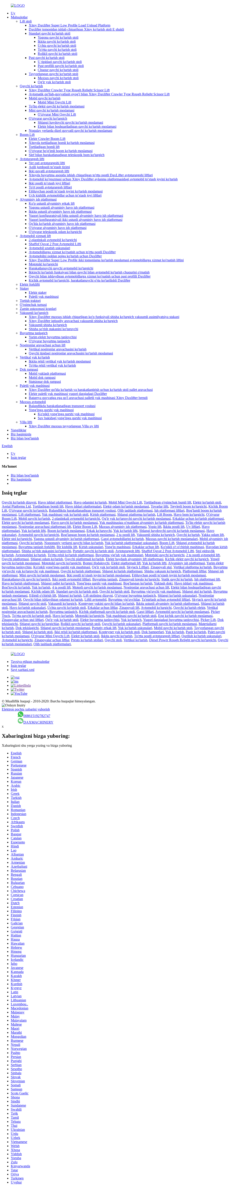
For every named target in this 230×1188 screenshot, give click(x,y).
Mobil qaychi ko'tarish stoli (173, 628)
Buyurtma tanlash (104, 579)
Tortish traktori (30, 301)
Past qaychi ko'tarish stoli (46, 58)
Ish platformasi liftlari (169, 510)
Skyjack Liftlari (138, 567)
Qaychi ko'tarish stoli (114, 591)
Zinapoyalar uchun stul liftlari (23, 620)
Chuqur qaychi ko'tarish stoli (58, 70)
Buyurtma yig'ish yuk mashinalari (119, 555)
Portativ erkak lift (104, 628)
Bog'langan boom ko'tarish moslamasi (88, 535)
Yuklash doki (163, 583)
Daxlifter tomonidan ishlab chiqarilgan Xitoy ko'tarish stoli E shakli (76, 29)
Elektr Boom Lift (85, 527)
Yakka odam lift (212, 535)
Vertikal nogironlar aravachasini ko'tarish (57, 349)
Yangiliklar (18, 430)
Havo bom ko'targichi (189, 514)
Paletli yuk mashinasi (44, 296)
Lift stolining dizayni (98, 595)
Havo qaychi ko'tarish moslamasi (74, 523)
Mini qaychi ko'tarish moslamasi (51, 110)
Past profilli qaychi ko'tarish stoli (61, 66)
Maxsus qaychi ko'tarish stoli (58, 78)
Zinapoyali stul (161, 567)
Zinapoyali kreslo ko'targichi (139, 579)
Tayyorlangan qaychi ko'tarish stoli (53, 74)
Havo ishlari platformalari (83, 506)
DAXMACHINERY (38, 722)
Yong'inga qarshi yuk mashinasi (51, 410)
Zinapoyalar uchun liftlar (51, 640)
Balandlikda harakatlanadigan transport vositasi (62, 406)
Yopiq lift (154, 527)
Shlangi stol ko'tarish (197, 591)
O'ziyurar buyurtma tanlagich (49, 341)
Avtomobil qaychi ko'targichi (38, 535)
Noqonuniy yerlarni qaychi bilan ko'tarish (73, 543)
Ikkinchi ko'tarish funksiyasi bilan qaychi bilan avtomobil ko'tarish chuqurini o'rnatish (89, 272)
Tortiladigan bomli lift (44, 147)
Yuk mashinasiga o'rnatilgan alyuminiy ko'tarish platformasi (141, 523)
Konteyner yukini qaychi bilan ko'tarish (106, 603)
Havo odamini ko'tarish (90, 502)
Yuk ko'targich (131, 620)
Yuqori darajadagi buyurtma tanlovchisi (171, 620)
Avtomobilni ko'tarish (30, 555)
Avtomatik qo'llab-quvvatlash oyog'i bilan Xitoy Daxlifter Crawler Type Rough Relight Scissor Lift (99, 94)
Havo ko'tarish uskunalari (27, 608)
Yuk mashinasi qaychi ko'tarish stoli (131, 616)
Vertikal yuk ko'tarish (35, 357)
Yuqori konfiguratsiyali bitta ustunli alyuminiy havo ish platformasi (76, 215)
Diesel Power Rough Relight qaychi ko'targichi (182, 640)
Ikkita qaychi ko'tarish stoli (57, 41)
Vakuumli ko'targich (34, 313)
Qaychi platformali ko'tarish (84, 559)
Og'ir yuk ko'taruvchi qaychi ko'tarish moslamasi (136, 518)
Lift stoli (26, 21)
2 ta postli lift (125, 535)
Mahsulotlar (19, 17)
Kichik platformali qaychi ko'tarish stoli (107, 612)
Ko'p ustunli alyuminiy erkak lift (52, 203)
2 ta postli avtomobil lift (203, 555)
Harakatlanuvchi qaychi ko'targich (26, 579)
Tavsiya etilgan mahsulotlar (30, 661)
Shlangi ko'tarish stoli (37, 632)
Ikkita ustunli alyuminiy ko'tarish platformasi (167, 603)
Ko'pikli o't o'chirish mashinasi (182, 547)
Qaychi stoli (113, 640)
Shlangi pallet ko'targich (58, 583)
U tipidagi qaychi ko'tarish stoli (60, 62)
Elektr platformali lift (126, 563)
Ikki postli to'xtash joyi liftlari (49, 183)
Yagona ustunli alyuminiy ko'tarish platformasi (66, 539)
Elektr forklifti (30, 284)
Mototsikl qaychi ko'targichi (164, 555)
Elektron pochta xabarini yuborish (26, 709)
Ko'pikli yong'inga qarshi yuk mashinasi (66, 414)
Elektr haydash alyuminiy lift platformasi (134, 559)
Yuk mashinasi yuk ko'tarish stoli (65, 514)
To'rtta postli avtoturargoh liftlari (157, 636)
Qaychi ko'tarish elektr (189, 608)
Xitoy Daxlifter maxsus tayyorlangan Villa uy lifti (64, 426)
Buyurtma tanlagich (34, 333)
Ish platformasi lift (207, 579)
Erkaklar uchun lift (145, 547)
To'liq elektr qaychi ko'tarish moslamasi (56, 106)
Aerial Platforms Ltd (16, 506)
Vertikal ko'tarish (135, 640)
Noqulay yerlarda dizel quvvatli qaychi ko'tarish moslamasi (70, 130)
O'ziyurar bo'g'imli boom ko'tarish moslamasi (61, 151)
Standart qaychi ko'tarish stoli (49, 33)
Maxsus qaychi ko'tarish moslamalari (172, 539)
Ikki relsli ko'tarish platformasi (75, 632)
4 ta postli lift (61, 587)
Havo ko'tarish (63, 616)
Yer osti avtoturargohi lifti (47, 163)
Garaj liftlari (145, 612)
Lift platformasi (29, 514)
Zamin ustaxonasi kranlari (38, 309)
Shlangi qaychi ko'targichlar (39, 624)
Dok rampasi (29, 369)
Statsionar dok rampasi (45, 381)
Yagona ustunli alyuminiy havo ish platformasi (61, 207)
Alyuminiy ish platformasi (38, 199)
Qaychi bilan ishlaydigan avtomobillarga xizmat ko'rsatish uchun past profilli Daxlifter (89, 276)
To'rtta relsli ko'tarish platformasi (71, 555)
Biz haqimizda (21, 434)
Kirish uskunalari (91, 547)
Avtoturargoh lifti (32, 159)
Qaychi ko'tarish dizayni (19, 502)
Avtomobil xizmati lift (35, 236)
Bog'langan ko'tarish (137, 583)
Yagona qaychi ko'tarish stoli (58, 37)
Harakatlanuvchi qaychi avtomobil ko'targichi (61, 268)
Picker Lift (208, 620)
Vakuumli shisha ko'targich (48, 325)
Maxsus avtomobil (33, 402)
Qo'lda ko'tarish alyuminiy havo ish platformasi (62, 224)
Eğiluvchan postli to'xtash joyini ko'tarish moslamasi (66, 191)
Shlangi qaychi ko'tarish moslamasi (65, 628)
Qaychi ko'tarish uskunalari (121, 624)
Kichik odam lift (42, 591)
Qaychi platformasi (15, 559)
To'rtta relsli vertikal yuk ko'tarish (52, 365)
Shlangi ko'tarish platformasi (122, 571)
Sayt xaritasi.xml (22, 670)
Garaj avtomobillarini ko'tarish (122, 539)
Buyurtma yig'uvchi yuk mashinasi (155, 591)
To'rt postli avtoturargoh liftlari (50, 187)
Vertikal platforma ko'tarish (192, 567)
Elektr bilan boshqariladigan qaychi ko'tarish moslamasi (77, 126)
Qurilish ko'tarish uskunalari (201, 636)
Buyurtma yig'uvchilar (124, 599)
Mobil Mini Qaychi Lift (54, 102)
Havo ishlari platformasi (55, 502)
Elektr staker (37, 292)
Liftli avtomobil (95, 599)
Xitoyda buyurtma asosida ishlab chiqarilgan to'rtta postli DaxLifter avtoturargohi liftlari (91, 175)
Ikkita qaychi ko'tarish (116, 636)
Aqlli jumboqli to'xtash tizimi (49, 167)
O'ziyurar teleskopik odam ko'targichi (55, 232)
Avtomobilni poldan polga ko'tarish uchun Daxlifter (65, 256)
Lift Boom (164, 514)
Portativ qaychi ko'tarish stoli (93, 551)
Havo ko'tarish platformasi (20, 583)
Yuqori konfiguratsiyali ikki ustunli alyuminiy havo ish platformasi (75, 220)
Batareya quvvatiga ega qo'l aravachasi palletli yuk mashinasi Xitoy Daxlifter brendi (88, 398)
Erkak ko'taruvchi (99, 531)
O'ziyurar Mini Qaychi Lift (57, 114)
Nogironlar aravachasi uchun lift (42, 345)
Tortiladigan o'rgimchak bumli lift (167, 502)
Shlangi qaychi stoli (32, 603)
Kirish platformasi (102, 514)
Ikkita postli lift (173, 527)
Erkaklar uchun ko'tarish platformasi (198, 518)
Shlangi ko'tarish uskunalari (177, 595)
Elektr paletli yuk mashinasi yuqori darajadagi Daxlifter (68, 394)
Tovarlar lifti (159, 506)
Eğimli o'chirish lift (42, 595)
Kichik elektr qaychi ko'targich (187, 559)
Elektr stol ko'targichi (17, 539)
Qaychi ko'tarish (31, 86)
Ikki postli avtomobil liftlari (71, 579)
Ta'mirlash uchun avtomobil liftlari (166, 599)
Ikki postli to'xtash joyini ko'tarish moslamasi (98, 575)
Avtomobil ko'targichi (156, 608)
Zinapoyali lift (129, 608)
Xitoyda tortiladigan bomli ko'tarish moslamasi (62, 143)
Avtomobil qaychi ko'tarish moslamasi (182, 612)
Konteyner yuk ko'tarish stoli (119, 632)
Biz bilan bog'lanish (25, 438)
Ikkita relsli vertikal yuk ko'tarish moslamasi (60, 361)
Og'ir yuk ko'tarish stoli (54, 82)
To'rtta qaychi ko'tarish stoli (57, 50)
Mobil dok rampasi (42, 377)
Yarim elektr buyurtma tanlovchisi (53, 337)
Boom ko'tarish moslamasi (66, 531)
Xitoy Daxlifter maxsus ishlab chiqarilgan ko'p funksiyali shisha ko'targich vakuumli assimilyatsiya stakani (104, 317)
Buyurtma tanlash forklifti (36, 547)
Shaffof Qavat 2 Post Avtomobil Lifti (55, 244)
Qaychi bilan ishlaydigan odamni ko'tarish (53, 599)
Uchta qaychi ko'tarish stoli (57, 45)
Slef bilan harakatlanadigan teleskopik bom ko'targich (66, 155)
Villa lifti (26, 422)
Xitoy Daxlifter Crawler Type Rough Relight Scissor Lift (69, 90)
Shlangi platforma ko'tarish (136, 514)
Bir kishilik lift (67, 547)
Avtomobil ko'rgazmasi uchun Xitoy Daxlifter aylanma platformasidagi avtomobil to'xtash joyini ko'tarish (103, 179)
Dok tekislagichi (27, 628)
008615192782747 (36, 716)
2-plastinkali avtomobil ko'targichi (53, 240)
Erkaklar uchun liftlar (102, 608)
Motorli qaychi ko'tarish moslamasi (97, 587)
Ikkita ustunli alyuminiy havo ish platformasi (60, 211)
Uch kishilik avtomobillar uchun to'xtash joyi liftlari (65, 195)
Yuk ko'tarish (41, 587)
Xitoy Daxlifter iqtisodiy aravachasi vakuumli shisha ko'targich (73, 321)
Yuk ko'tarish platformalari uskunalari (131, 543)
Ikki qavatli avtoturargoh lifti (49, 171)
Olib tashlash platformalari (52, 644)
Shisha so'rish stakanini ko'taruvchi (53, 329)
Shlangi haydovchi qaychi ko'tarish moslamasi (70, 122)
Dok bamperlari (153, 632)
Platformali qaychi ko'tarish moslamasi (169, 624)
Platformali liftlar (194, 571)
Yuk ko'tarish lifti (33, 531)
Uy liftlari (193, 527)
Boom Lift (27, 135)
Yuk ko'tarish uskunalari (135, 628)
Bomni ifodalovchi (96, 563)
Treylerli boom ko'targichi (188, 506)
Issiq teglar (18, 458)
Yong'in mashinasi (117, 547)
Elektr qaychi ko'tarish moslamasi (25, 523)
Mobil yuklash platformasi (47, 373)
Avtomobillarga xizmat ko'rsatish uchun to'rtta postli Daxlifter (72, 252)
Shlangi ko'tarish (70, 595)
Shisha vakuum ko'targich (162, 571)
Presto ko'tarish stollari (87, 640)
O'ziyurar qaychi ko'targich (48, 118)
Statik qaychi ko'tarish (176, 579)
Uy (13, 13)
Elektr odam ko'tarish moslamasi (126, 506)
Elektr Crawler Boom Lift (47, 139)
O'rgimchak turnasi (33, 305)
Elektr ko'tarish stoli (207, 502)
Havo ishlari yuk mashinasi (193, 583)
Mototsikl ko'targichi (43, 264)
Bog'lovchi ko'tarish (16, 587)
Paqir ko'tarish (196, 632)
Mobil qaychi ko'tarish (44, 98)
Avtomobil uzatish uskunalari (49, 248)
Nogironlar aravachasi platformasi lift (44, 527)
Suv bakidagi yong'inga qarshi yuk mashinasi (70, 418)
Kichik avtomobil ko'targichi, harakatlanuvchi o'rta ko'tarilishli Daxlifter (79, 280)
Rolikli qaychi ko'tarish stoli (57, 54)
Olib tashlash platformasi (135, 510)
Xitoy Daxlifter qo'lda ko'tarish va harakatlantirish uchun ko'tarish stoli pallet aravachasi (91, 390)
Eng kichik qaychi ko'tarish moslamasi (185, 616)
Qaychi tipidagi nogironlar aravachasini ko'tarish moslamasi (71, 353)
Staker (24, 288)
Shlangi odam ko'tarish (47, 559)
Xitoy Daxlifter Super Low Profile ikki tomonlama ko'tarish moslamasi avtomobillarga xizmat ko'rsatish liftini (106, 260)
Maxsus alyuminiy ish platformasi (122, 527)
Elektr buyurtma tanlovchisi (99, 620)
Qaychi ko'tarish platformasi (80, 571)
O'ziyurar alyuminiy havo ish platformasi (57, 228)
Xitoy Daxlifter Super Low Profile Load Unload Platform (69, 25)
